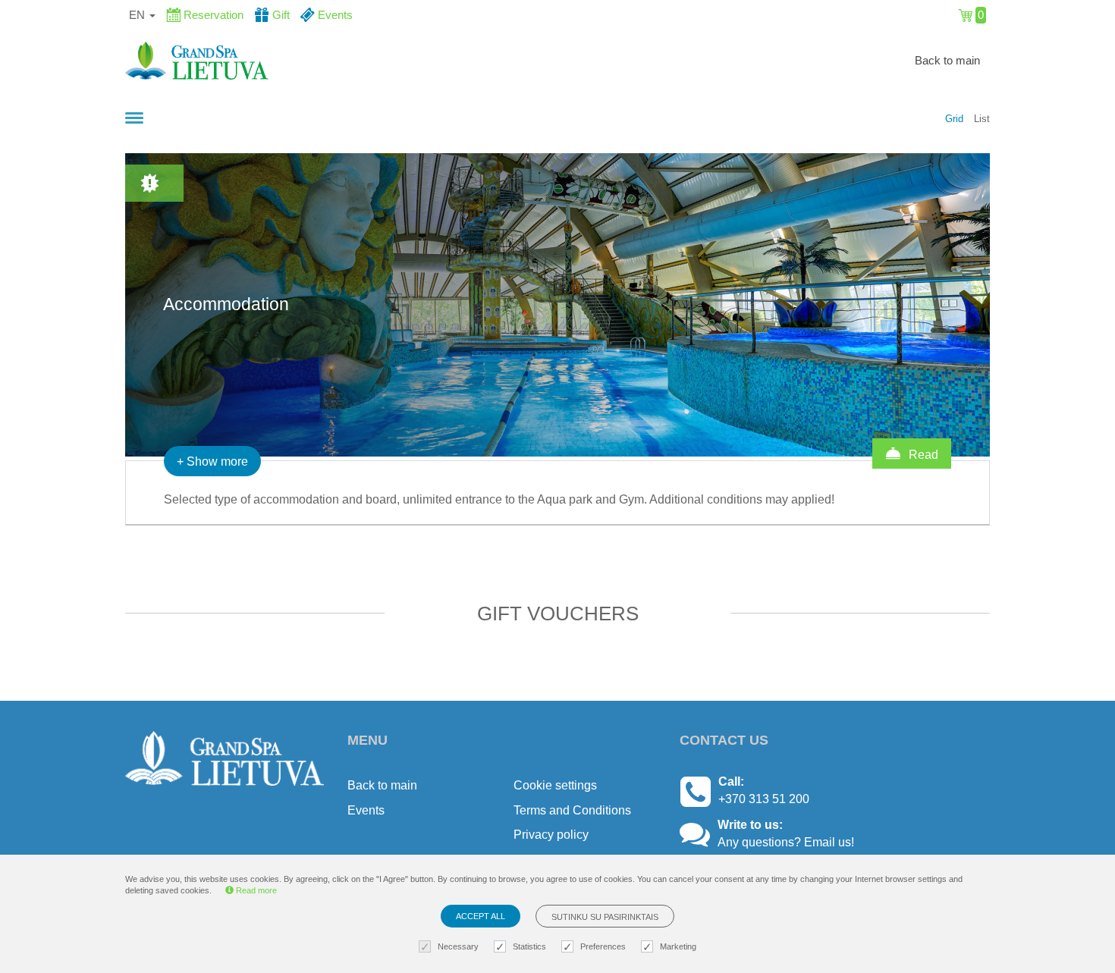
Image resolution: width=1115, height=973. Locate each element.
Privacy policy (551, 834)
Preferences (603, 946)
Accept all (480, 916)
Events (366, 810)
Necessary (458, 946)
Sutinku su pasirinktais (604, 916)
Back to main (947, 61)
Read (922, 454)
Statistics (529, 946)
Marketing (678, 946)
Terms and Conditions (572, 810)
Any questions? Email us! (786, 842)
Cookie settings (555, 785)
